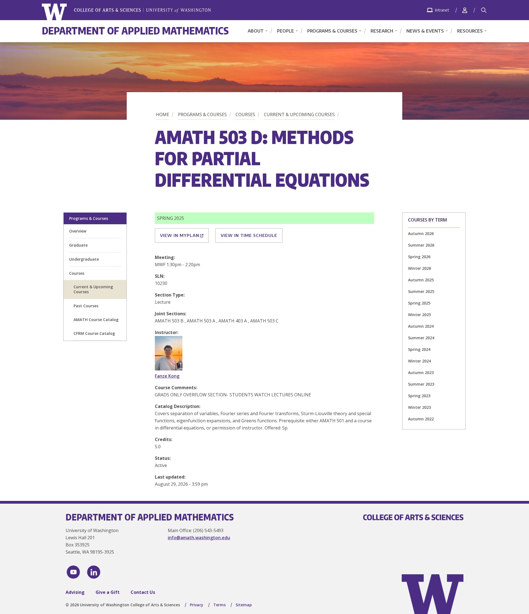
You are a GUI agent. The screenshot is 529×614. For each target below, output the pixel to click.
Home (162, 114)
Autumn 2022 (421, 418)
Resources (470, 31)
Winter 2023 (419, 407)
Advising (75, 592)
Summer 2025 (421, 291)
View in (179, 235)
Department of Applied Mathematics (135, 30)
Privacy (196, 604)
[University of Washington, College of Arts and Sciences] (126, 12)
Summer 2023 (421, 384)
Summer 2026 (421, 245)
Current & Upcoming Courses (299, 114)
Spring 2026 (419, 256)
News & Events (425, 31)
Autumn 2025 (421, 279)
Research (382, 31)
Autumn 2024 (421, 326)
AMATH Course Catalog (96, 319)
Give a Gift (108, 592)
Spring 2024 (419, 349)
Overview (77, 231)
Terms (219, 604)
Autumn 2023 (421, 372)
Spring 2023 (419, 395)
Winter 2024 (419, 361)
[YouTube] (73, 572)
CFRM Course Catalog (94, 333)
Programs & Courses (332, 31)
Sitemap (244, 604)
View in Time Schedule (249, 235)
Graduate (78, 245)
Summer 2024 (421, 337)
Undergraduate (84, 259)
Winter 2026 (419, 268)
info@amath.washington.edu (199, 538)
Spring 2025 (419, 303)
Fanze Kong (167, 376)
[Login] (464, 10)
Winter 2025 (419, 314)
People (285, 31)
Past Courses (86, 305)
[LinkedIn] (93, 572)
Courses (245, 114)
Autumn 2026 (421, 233)
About (256, 31)
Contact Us (143, 592)
